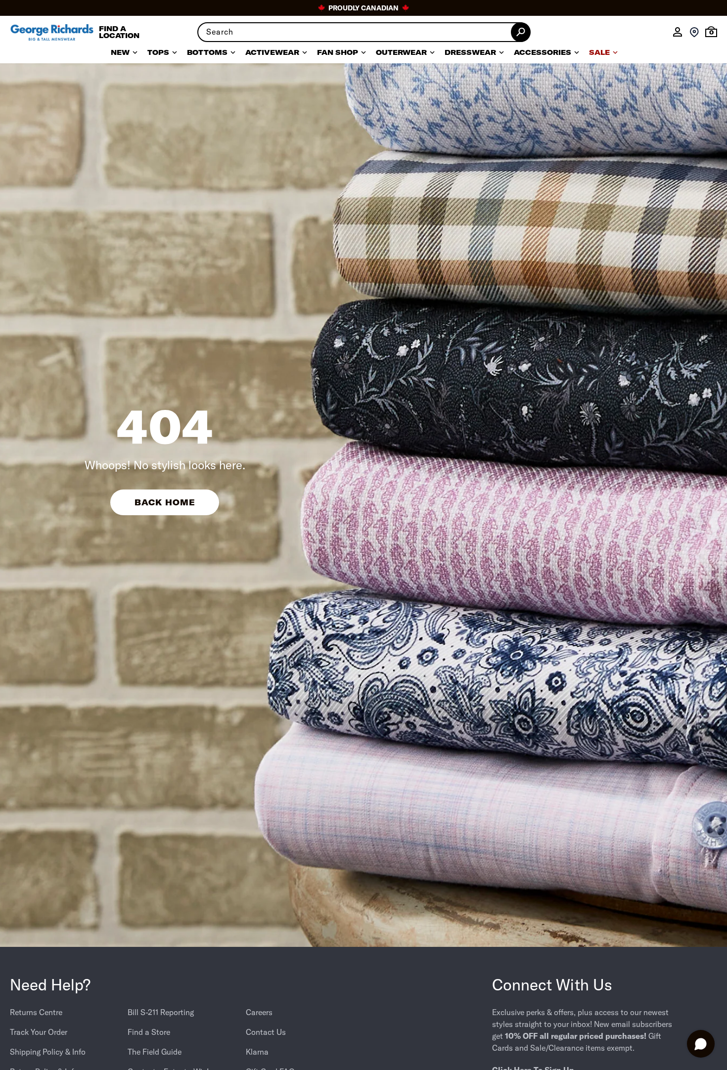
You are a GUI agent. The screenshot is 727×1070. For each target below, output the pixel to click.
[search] (363, 32)
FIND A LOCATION (119, 32)
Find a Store (149, 1032)
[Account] (677, 32)
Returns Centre (36, 1012)
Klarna (257, 1052)
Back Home (165, 502)
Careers (259, 1012)
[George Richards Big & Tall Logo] (52, 32)
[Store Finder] (694, 32)
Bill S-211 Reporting (161, 1012)
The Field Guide (155, 1052)
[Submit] (521, 32)
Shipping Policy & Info (48, 1052)
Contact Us (266, 1032)
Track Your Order (38, 1032)
